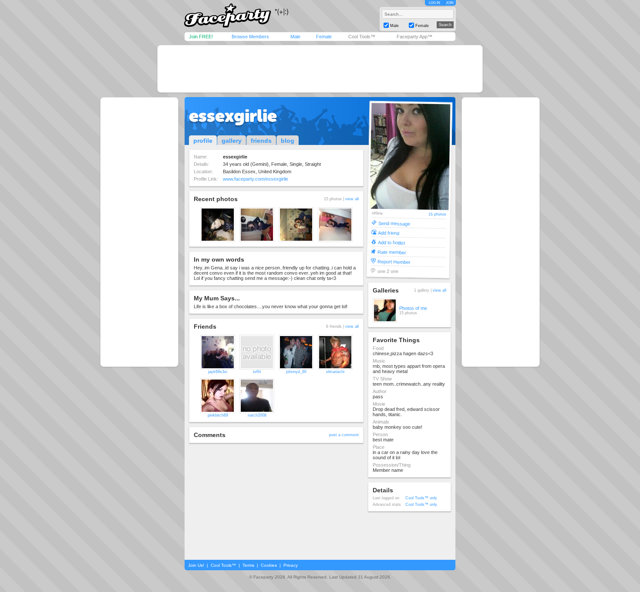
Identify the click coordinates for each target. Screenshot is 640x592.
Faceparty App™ (414, 36)
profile (202, 140)
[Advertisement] (320, 68)
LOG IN (434, 3)
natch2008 (257, 415)
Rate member (391, 252)
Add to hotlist (391, 242)
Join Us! (196, 565)
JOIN (450, 3)
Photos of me (413, 308)
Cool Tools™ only (421, 498)
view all (352, 199)
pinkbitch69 (218, 415)
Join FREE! (201, 36)
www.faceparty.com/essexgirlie (255, 179)
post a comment (344, 435)
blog (287, 140)
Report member (394, 261)
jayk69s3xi (217, 372)
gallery (232, 140)
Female (324, 36)
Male (295, 36)
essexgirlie (233, 116)
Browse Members (250, 36)
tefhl (257, 372)
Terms (248, 565)
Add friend (388, 232)
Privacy (290, 565)
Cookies (269, 565)
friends (261, 140)
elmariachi (335, 372)
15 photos (437, 214)
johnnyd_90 (296, 372)
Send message (394, 223)
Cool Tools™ (361, 36)
